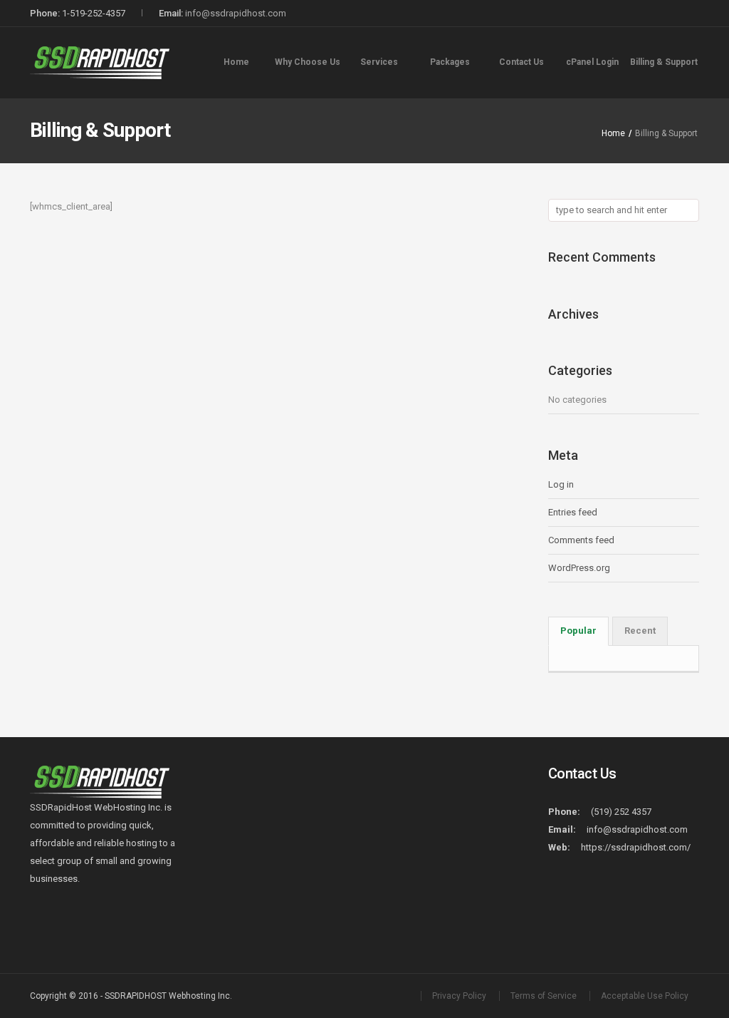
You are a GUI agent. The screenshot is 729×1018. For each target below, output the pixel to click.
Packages (450, 62)
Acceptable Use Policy (644, 996)
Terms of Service (543, 996)
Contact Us (521, 62)
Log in (561, 484)
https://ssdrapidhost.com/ (636, 847)
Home (236, 62)
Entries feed (572, 512)
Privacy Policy (459, 996)
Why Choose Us (307, 62)
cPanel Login (592, 62)
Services (379, 62)
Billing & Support (664, 62)
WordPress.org (579, 567)
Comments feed (581, 540)
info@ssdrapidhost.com (235, 13)
